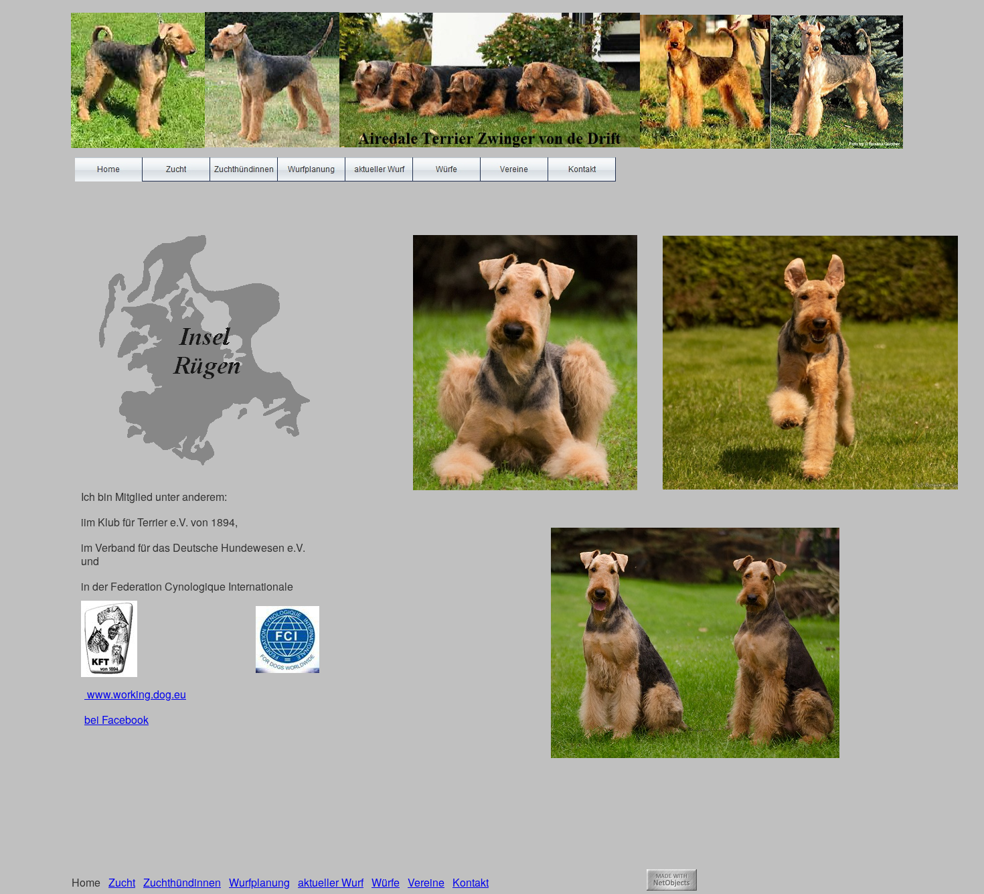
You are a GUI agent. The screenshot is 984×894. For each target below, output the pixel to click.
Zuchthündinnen (182, 882)
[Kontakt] (582, 169)
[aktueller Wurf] (379, 169)
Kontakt (471, 882)
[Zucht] (176, 169)
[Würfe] (447, 169)
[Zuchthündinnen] (244, 169)
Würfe (386, 882)
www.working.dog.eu (135, 694)
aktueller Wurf (330, 882)
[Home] (109, 169)
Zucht (121, 882)
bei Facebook (116, 719)
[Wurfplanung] (311, 169)
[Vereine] (514, 169)
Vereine (426, 882)
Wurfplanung (259, 882)
